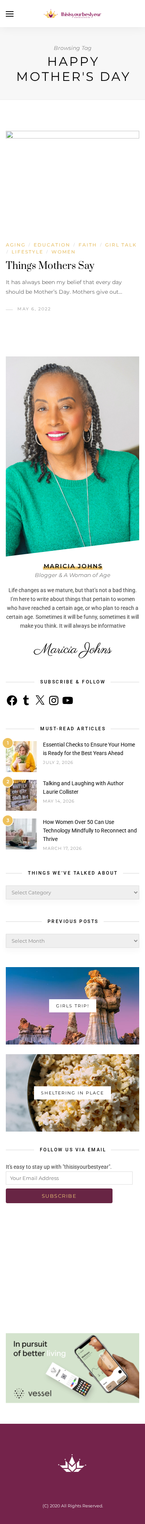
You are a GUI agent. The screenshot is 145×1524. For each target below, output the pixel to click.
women (63, 252)
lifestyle (27, 252)
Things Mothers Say (50, 266)
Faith (87, 245)
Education (52, 245)
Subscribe (59, 1196)
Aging (16, 245)
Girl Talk (121, 245)
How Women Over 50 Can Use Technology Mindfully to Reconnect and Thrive (90, 830)
